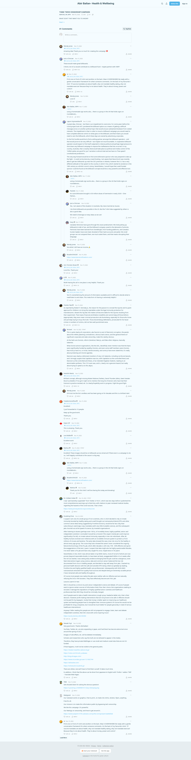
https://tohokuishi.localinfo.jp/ (74, 666)
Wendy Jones (68, 46)
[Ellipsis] (130, 46)
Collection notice (108, 746)
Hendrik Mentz (69, 373)
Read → (61, 22)
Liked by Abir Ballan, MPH (72, 48)
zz (67, 74)
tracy (71, 222)
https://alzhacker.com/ (71, 663)
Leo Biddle (67, 435)
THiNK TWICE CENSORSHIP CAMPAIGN (74, 12)
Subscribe (174, 4)
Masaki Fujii (68, 623)
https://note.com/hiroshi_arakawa (75, 653)
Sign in (184, 4)
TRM (65, 682)
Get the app (105, 751)
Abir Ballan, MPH (65, 14)
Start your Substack (90, 751)
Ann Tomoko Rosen (70, 265)
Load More (63, 738)
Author (69, 109)
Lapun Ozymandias (73, 121)
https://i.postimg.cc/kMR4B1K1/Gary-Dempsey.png (81, 688)
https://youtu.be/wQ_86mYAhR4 (75, 616)
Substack (86, 756)
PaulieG (72, 191)
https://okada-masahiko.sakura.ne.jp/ (76, 650)
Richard (69, 329)
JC (64, 277)
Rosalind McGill (72, 254)
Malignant (67, 695)
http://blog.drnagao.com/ (72, 656)
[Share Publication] (167, 4)
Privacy (93, 746)
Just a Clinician (69, 58)
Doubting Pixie (69, 516)
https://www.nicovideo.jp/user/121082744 (78, 659)
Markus (66, 448)
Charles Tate (68, 305)
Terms (99, 746)
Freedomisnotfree (70, 401)
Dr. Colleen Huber (70, 498)
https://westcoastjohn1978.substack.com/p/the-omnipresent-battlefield (88, 714)
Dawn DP (67, 423)
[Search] (162, 4)
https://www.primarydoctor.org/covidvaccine (79, 509)
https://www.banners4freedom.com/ (79, 257)
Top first (128, 29)
